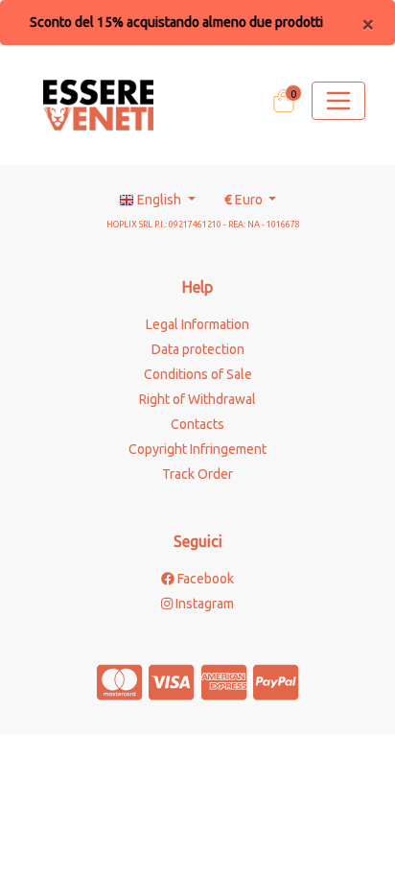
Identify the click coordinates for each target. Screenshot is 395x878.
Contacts (197, 424)
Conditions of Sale (198, 374)
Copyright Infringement (197, 449)
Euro (245, 199)
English (159, 199)
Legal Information (197, 324)
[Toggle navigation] (338, 101)
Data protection (197, 349)
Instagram (203, 603)
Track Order (197, 474)
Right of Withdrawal (197, 399)
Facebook (204, 578)
